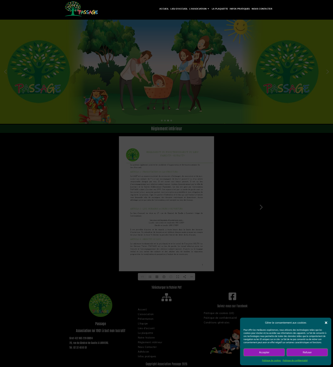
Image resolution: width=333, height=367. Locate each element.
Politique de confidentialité (295, 360)
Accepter (264, 352)
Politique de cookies (271, 360)
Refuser (307, 352)
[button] (326, 322)
